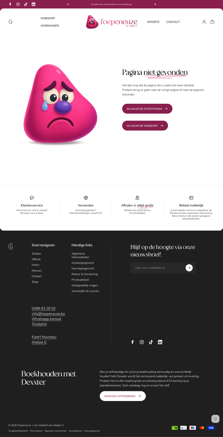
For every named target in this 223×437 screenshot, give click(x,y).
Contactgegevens (83, 262)
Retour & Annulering (85, 274)
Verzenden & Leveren (85, 291)
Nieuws (37, 270)
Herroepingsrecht (83, 268)
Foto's (35, 265)
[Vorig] (68, 4)
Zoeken (36, 253)
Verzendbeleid (75, 431)
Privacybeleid (80, 279)
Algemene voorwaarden (55, 431)
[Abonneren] (189, 267)
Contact (36, 276)
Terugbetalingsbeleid (18, 431)
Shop (35, 282)
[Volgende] (155, 4)
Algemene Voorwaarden (80, 255)
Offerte (36, 259)
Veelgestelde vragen (85, 285)
